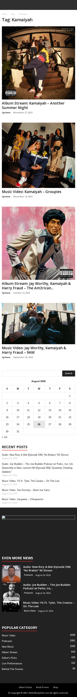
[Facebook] (35, 541)
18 (28, 417)
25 (28, 424)
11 (28, 410)
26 (39, 424)
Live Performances (12, 663)
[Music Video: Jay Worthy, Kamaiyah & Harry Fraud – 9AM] (38, 323)
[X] (42, 541)
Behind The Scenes (12, 669)
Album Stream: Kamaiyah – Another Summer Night (33, 105)
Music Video (30, 610)
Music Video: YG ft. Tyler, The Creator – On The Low (30, 481)
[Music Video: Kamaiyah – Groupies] (38, 155)
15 (70, 410)
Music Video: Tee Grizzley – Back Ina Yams (26, 490)
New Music (8, 646)
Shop (55, 687)
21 (59, 417)
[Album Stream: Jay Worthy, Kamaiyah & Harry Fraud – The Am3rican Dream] (38, 243)
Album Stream (9, 652)
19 (39, 417)
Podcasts (28, 575)
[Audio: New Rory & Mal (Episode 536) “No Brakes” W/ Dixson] (11, 574)
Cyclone (6, 112)
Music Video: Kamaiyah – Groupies (31, 191)
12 (39, 410)
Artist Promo (42, 687)
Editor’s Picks (25, 687)
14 (59, 410)
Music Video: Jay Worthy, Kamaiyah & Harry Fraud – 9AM (34, 350)
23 (7, 424)
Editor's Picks (9, 657)
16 (7, 417)
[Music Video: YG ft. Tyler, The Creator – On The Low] (11, 606)
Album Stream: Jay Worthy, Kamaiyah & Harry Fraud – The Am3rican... (36, 285)
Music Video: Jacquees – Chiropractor (22, 499)
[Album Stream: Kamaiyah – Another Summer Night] (38, 62)
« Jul (4, 437)
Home (4, 14)
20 (50, 417)
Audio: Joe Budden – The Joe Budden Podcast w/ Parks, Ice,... (46, 586)
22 (70, 417)
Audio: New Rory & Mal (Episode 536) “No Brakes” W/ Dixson (35, 454)
